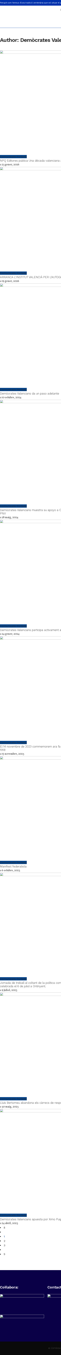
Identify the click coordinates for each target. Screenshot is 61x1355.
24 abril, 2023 (9, 1223)
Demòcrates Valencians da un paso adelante (29, 393)
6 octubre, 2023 (10, 870)
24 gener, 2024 (10, 634)
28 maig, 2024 (9, 517)
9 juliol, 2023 (9, 990)
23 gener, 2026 (10, 165)
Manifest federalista (13, 866)
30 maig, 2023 (9, 1107)
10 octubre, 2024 (11, 397)
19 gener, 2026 (10, 281)
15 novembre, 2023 (12, 754)
